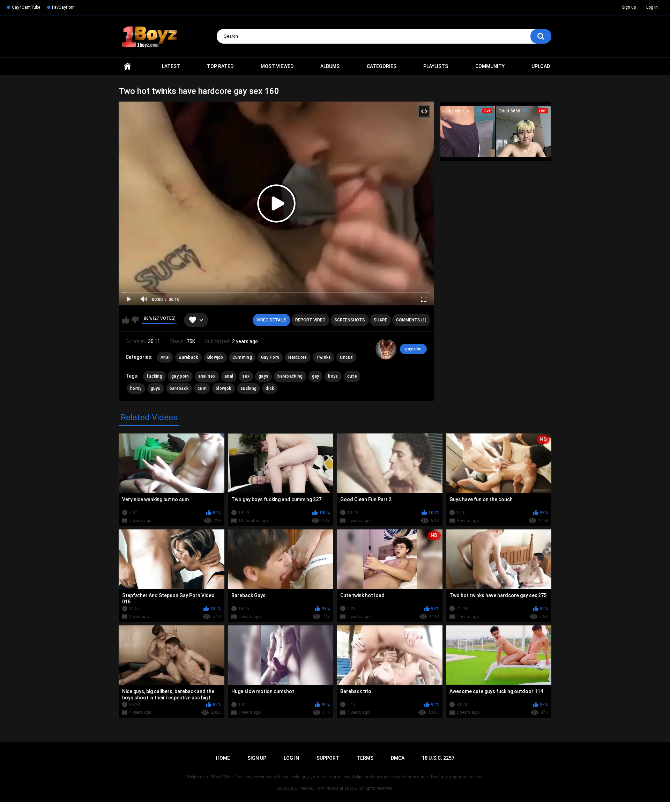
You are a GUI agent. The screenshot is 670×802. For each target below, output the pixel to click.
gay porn (180, 376)
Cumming (242, 357)
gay (315, 376)
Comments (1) (411, 320)
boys (333, 376)
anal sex (206, 376)
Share (380, 320)
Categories (381, 66)
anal (228, 376)
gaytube (413, 349)
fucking (154, 376)
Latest (171, 66)
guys (156, 388)
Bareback (188, 357)
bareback (179, 388)
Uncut (346, 357)
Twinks (323, 357)
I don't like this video (135, 320)
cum (202, 388)
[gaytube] (385, 349)
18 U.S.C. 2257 (438, 758)
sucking (248, 388)
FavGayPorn (63, 7)
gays (263, 376)
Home (127, 66)
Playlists (435, 66)
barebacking (290, 376)
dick (270, 388)
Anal (165, 357)
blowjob (223, 388)
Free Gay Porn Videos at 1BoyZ (327, 788)
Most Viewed (277, 66)
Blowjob (215, 357)
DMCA (397, 758)
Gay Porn (270, 357)
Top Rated (220, 66)
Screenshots (349, 320)
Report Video (310, 320)
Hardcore (297, 357)
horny (136, 388)
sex (246, 376)
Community (490, 66)
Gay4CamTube (26, 7)
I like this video (125, 320)
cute (352, 376)
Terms (365, 758)
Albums (330, 66)
